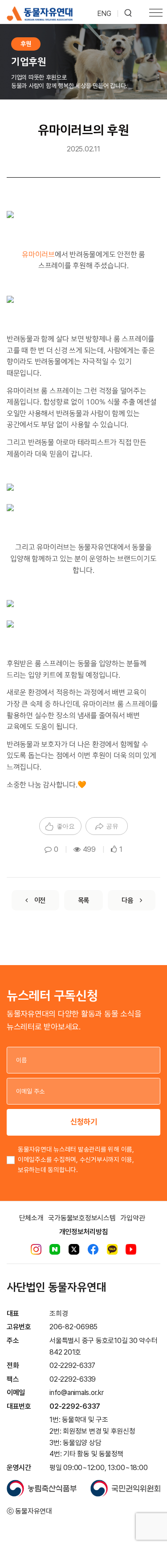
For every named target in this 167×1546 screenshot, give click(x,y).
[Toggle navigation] (156, 13)
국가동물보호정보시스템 (81, 1218)
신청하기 (83, 1121)
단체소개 (31, 1218)
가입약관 (132, 1218)
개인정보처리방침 (83, 1232)
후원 (25, 43)
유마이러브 (38, 254)
